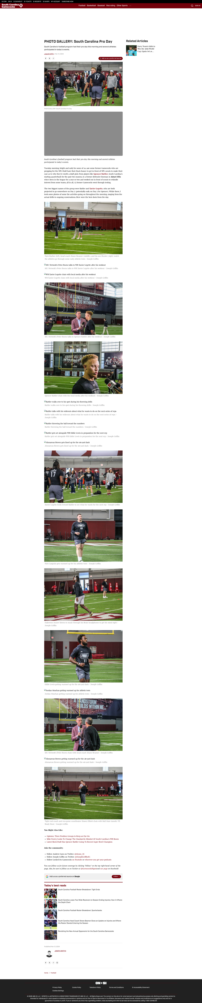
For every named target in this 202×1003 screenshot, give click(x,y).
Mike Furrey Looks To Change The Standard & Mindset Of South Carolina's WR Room (83, 839)
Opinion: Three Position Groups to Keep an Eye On (68, 836)
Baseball (101, 6)
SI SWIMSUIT (17, 1)
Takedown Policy (95, 987)
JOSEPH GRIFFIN (60, 951)
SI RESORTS (37, 1)
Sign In (197, 6)
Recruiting (110, 6)
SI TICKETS (27, 1)
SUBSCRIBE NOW (67, 1)
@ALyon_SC (80, 854)
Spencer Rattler (101, 174)
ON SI (10, 1)
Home (46, 973)
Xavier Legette (96, 189)
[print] (57, 962)
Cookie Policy (76, 987)
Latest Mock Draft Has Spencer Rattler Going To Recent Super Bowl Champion (79, 842)
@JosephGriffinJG (82, 857)
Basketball (91, 6)
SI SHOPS (46, 1)
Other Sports (122, 6)
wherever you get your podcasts (98, 860)
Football (82, 6)
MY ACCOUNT (55, 1)
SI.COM (4, 1)
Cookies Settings (58, 991)
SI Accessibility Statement (141, 987)
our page (104, 869)
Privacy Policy (57, 987)
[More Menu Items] (130, 6)
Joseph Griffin (49, 54)
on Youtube (77, 860)
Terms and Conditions (116, 987)
